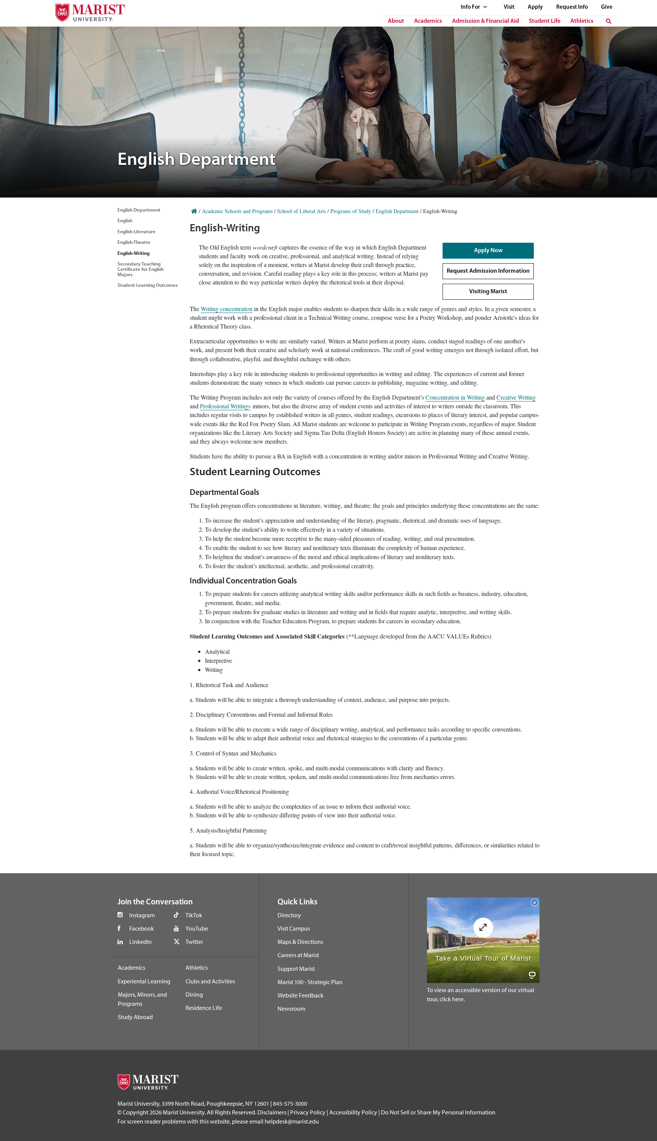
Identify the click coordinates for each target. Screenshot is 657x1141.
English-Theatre (134, 242)
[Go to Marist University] (85, 11)
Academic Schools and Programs (237, 211)
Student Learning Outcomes (147, 285)
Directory (289, 915)
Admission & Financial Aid (485, 21)
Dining (194, 994)
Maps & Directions (300, 941)
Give (607, 7)
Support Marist (296, 968)
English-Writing (133, 253)
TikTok (194, 915)
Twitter (194, 941)
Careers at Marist (298, 955)
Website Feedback (301, 995)
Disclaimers (271, 1112)
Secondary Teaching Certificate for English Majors (140, 269)
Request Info (572, 7)
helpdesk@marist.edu (292, 1121)
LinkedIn (140, 941)
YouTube (197, 928)
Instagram (142, 915)
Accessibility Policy (353, 1112)
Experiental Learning (144, 981)
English (124, 220)
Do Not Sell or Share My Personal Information (438, 1112)
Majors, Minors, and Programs (142, 999)
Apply (535, 7)
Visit (509, 7)
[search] (608, 21)
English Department (138, 210)
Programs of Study (350, 211)
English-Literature (136, 231)
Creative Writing (516, 397)
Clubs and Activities (210, 981)
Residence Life (204, 1007)
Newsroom (291, 1008)
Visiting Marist (488, 292)
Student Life (544, 21)
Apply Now (488, 251)
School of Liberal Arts (301, 211)
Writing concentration (226, 309)
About (396, 21)
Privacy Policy (307, 1112)
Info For (471, 7)
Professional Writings (225, 406)
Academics (428, 21)
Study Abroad (135, 1017)
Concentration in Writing (455, 397)
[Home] (194, 211)
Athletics (582, 21)
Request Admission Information (488, 271)
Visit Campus (294, 928)
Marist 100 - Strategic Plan (310, 982)
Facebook (141, 928)
